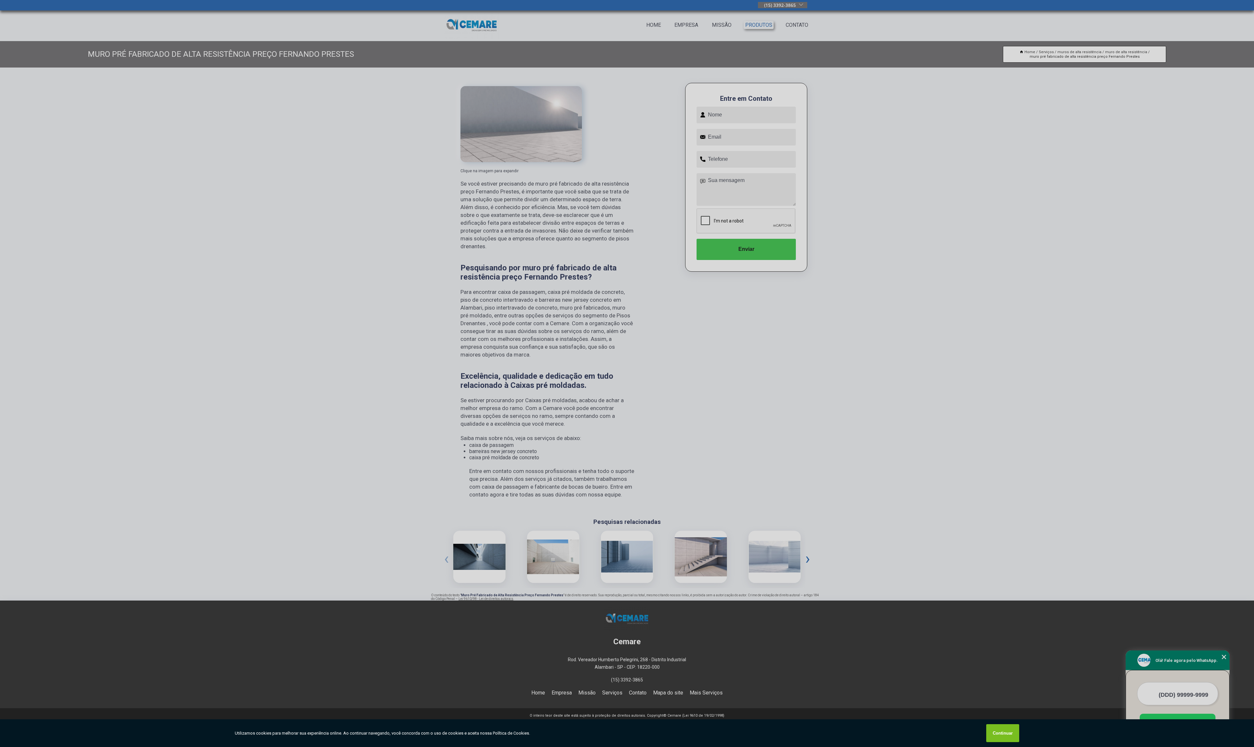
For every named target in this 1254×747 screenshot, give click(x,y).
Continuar (1003, 733)
